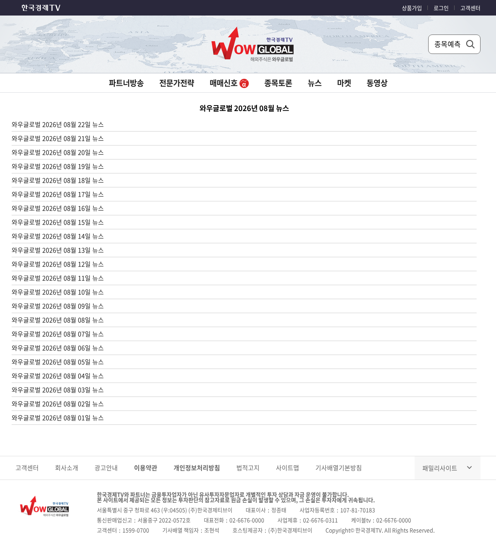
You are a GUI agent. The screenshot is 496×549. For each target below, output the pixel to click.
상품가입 (412, 8)
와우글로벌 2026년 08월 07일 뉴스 (58, 333)
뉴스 (315, 82)
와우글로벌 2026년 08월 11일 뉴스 (58, 277)
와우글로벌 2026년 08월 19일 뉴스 (58, 166)
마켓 (344, 82)
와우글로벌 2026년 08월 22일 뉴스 (58, 124)
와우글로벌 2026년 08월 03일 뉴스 (58, 389)
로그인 (441, 8)
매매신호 (224, 82)
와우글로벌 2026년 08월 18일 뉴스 (58, 180)
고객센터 (470, 8)
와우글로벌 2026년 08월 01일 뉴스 (58, 417)
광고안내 (106, 467)
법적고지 (248, 467)
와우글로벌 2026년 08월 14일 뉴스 (58, 236)
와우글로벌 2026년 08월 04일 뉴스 (58, 375)
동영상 (377, 82)
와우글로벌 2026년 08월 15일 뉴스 (58, 222)
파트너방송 (126, 82)
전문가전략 (176, 82)
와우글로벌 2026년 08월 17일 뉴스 (58, 194)
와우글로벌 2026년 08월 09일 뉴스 (58, 305)
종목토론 (278, 82)
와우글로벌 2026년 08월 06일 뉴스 (58, 347)
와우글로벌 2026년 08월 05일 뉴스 (58, 361)
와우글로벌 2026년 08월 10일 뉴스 (58, 291)
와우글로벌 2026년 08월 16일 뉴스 (58, 208)
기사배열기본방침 (338, 467)
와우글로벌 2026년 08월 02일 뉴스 (58, 403)
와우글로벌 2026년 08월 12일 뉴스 (58, 263)
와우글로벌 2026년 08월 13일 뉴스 (58, 250)
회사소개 (66, 467)
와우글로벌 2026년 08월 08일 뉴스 (58, 319)
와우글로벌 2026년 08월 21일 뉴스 (58, 138)
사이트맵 (287, 467)
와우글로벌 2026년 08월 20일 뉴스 (58, 152)
